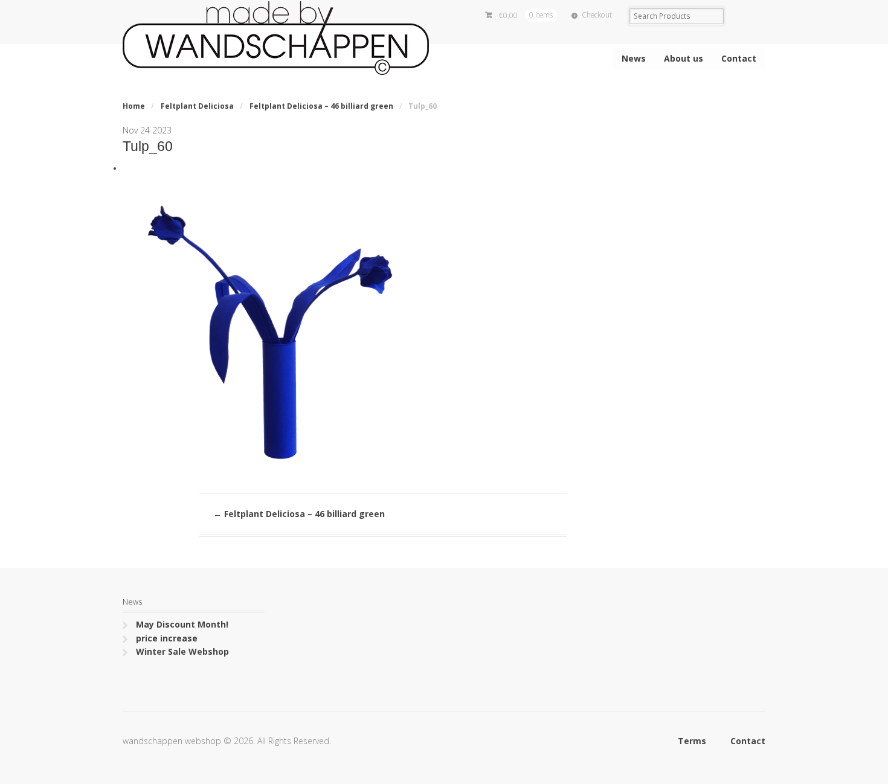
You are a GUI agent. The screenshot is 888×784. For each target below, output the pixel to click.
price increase (167, 638)
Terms (692, 741)
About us (683, 58)
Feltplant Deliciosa (197, 106)
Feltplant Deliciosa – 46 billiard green (321, 106)
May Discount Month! (182, 624)
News (634, 58)
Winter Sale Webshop (182, 651)
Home (134, 106)
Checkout (597, 15)
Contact (738, 58)
